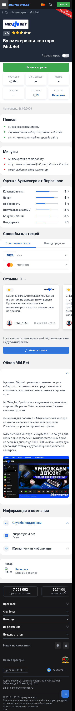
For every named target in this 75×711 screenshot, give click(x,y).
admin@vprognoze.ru (21, 687)
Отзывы (12, 279)
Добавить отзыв (36, 350)
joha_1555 (21, 323)
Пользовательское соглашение (20, 706)
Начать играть (36, 67)
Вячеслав (21, 569)
